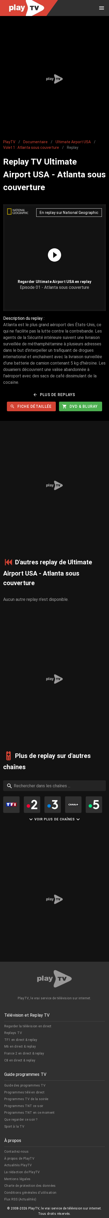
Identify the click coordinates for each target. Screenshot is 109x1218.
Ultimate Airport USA (73, 142)
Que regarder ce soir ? (21, 1119)
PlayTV (9, 142)
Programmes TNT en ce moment (29, 1113)
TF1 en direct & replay (20, 1040)
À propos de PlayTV (19, 1158)
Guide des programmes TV (25, 1085)
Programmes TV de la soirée (26, 1099)
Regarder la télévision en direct (28, 1026)
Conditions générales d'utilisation (30, 1193)
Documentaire (35, 142)
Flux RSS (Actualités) (20, 1199)
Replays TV (13, 1033)
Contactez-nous (16, 1151)
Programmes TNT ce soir (23, 1106)
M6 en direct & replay (20, 1046)
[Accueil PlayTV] (54, 979)
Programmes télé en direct (24, 1092)
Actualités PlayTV (18, 1165)
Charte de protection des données (30, 1186)
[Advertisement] (54, 79)
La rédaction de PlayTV (22, 1172)
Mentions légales (17, 1179)
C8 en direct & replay (19, 1060)
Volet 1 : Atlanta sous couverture (31, 147)
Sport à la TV (14, 1126)
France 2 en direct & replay (24, 1053)
